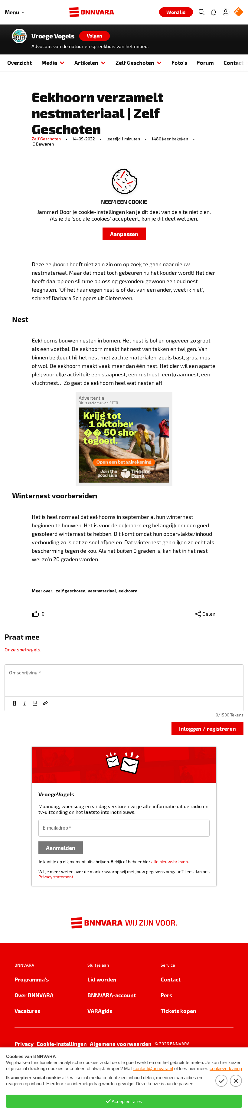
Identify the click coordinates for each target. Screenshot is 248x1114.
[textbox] (124, 680)
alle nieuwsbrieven (169, 861)
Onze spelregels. (23, 649)
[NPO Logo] (238, 12)
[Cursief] (25, 704)
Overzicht (19, 62)
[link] (70, 590)
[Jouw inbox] (213, 12)
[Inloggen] (225, 12)
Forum (205, 62)
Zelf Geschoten (135, 62)
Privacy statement (55, 876)
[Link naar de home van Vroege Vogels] (19, 36)
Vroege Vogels (52, 36)
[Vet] (14, 704)
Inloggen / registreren (207, 728)
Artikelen (86, 62)
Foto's (179, 62)
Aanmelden (60, 847)
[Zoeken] (201, 12)
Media (49, 62)
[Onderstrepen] (35, 704)
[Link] (45, 704)
